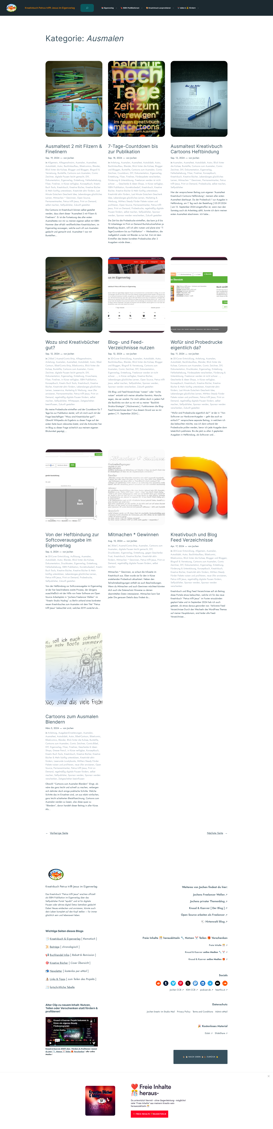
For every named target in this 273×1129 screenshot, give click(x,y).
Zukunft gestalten (82, 205)
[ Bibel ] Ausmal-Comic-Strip (61, 358)
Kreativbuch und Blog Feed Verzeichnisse (194, 537)
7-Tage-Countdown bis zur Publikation (133, 149)
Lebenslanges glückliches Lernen (128, 197)
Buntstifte (62, 173)
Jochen (71, 158)
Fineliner (56, 183)
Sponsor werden (150, 383)
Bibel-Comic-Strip (63, 365)
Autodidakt (51, 166)
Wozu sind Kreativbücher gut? (72, 344)
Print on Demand (88, 201)
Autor (59, 166)
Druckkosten (192, 369)
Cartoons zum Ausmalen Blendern (72, 719)
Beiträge (54, 947)
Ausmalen (80, 162)
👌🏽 (47, 979)
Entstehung (79, 180)
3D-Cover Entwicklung (121, 358)
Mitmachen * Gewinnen (64, 197)
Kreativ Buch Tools (67, 383)
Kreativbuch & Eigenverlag (65, 939)
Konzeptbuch (86, 183)
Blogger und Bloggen (78, 169)
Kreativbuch (62, 187)
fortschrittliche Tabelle (62, 987)
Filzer (48, 183)
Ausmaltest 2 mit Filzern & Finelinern (74, 149)
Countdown (123, 173)
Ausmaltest (91, 162)
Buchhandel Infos (59, 955)
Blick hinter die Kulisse (56, 169)
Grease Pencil (59, 750)
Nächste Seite (217, 833)
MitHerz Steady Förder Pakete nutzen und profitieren (197, 395)
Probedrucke (137, 208)
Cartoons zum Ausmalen (78, 173)
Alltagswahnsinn (66, 162)
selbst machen (52, 205)
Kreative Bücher (77, 187)
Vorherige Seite (57, 833)
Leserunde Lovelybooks (65, 761)
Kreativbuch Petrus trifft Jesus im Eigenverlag (50, 7)
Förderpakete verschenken (148, 176)
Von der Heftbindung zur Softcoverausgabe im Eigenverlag (72, 540)
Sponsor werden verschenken (130, 215)
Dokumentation (53, 180)
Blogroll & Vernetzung (132, 365)
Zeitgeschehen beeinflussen (71, 778)
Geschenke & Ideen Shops (131, 183)
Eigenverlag (66, 180)
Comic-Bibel (92, 743)
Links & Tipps (57, 979)
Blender (96, 166)
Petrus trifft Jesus (71, 201)
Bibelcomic (210, 554)
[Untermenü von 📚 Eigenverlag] (116, 7)
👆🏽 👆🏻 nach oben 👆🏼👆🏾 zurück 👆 (200, 1057)
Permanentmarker (54, 201)
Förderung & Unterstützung (121, 180)
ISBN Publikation (116, 187)
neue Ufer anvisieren (216, 575)
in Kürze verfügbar (70, 183)
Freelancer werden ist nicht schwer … (202, 376)
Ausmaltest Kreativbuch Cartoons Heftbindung (196, 149)
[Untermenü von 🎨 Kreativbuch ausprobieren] (173, 7)
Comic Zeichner (126, 369)
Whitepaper (73, 400)
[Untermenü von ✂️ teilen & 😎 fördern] (198, 7)
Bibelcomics (85, 166)
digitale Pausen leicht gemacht (69, 176)
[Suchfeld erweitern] (87, 8)
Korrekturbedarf (133, 187)
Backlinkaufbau (71, 166)
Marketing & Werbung (75, 390)
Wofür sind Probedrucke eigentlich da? (197, 344)
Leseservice (58, 390)
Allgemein (53, 162)
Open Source (83, 197)
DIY (87, 176)
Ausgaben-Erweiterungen (70, 732)
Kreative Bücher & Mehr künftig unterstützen (136, 190)
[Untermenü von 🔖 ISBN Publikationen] (141, 7)
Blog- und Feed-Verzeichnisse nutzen (131, 344)
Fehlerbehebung (93, 180)
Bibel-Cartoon (81, 736)
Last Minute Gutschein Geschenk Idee (73, 192)
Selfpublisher (66, 205)
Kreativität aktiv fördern (84, 190)
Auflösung (75, 556)
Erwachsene (91, 376)
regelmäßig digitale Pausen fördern (72, 397)
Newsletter (56, 971)
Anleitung (115, 162)
